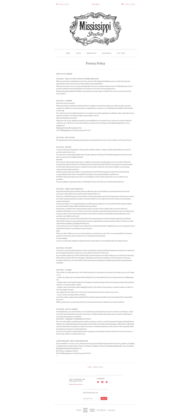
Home (68, 53)
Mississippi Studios (78, 384)
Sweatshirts (91, 53)
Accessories (107, 53)
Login (93, 4)
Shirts (78, 53)
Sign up (97, 4)
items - (128, 4)
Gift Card (121, 53)
